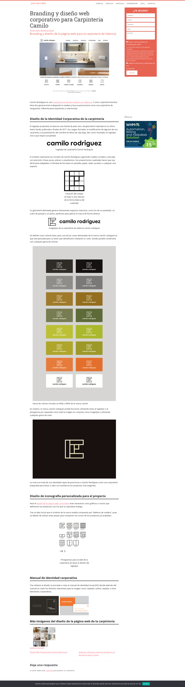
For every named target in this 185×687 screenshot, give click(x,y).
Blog (143, 3)
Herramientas (132, 3)
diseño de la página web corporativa (53, 503)
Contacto (151, 3)
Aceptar (146, 684)
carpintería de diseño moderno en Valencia (72, 102)
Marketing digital (47, 30)
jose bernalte (38, 3)
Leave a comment (37, 648)
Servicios (109, 3)
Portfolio (120, 3)
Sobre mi (99, 3)
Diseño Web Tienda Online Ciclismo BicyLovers (48, 652)
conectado (49, 671)
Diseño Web (35, 30)
